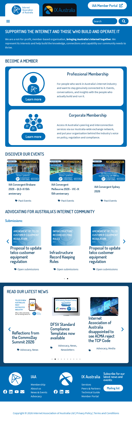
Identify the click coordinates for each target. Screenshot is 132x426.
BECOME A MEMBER (21, 61)
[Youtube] (17, 392)
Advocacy (25, 349)
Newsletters (67, 349)
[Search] (124, 21)
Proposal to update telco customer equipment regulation (25, 254)
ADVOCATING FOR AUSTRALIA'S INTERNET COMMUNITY (50, 211)
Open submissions (28, 269)
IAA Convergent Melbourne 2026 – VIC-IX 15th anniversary (65, 189)
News (35, 349)
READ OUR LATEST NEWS (27, 291)
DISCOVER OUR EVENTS (24, 154)
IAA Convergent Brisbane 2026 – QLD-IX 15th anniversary (22, 189)
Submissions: (14, 220)
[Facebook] (5, 392)
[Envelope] (22, 392)
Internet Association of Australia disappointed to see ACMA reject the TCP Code (101, 329)
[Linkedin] (11, 392)
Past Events (24, 200)
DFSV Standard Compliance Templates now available (62, 331)
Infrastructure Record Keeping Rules (62, 257)
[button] (8, 21)
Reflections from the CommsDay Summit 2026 (25, 337)
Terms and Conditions (106, 413)
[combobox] (104, 21)
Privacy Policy (84, 413)
